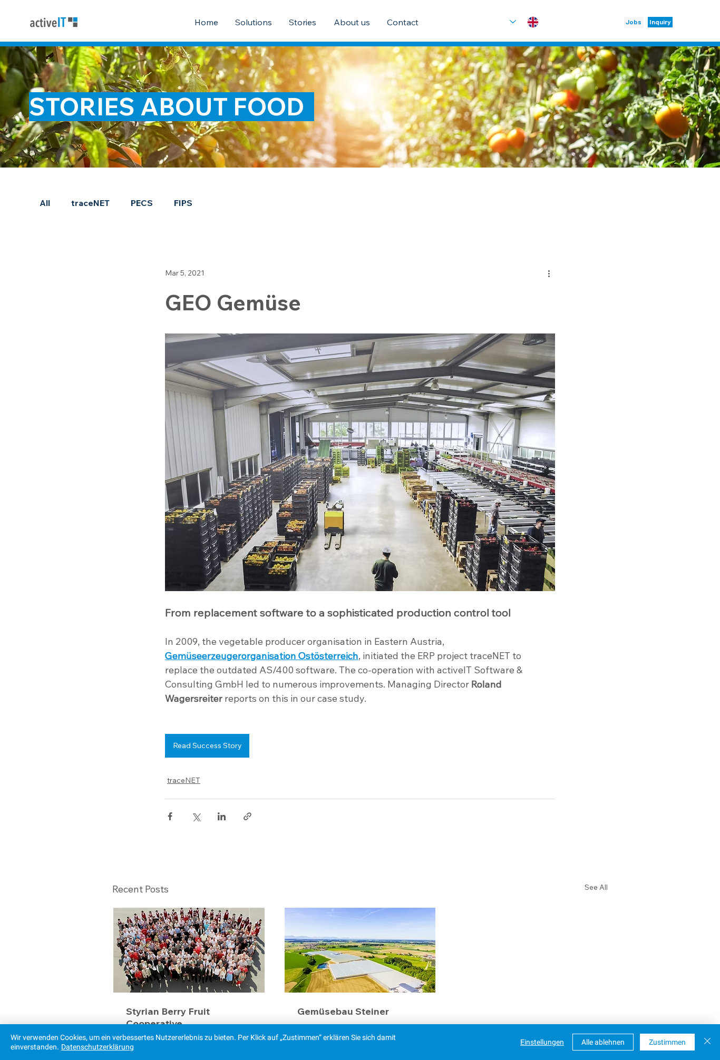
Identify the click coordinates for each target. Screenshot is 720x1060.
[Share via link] (247, 816)
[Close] (707, 1042)
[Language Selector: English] (524, 22)
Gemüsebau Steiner (343, 1011)
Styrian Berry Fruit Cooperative (168, 1017)
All (45, 203)
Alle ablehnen (603, 1042)
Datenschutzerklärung (97, 1047)
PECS (142, 203)
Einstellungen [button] (542, 1042)
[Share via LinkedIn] (222, 816)
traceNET (90, 203)
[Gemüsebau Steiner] (360, 950)
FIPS (183, 203)
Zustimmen (667, 1042)
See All (596, 887)
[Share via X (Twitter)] (196, 816)
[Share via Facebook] (170, 816)
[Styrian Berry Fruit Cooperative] (189, 950)
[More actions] (548, 273)
